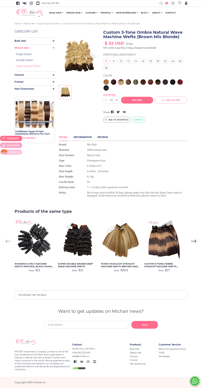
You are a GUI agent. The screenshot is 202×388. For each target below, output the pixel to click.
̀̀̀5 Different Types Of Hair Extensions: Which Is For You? (32, 132)
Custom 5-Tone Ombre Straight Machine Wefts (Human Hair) (160, 265)
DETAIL (63, 137)
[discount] (11, 152)
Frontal (106, 12)
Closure (90, 12)
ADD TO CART (173, 100)
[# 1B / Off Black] (106, 88)
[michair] (42, 342)
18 (150, 61)
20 (157, 61)
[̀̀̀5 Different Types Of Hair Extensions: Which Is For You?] (34, 113)
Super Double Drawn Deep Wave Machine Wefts (75, 265)
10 (121, 61)
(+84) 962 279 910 (50, 3)
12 (128, 61)
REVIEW (103, 137)
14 (136, 61)
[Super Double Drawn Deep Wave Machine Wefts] (78, 239)
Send (144, 325)
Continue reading (25, 138)
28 (106, 67)
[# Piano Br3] (128, 82)
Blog (144, 12)
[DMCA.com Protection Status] (78, 368)
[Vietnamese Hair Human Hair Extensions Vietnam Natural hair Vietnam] (31, 13)
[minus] (53, 41)
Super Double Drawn (49, 23)
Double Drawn (24, 60)
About (156, 12)
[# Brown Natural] (165, 82)
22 (165, 61)
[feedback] (11, 138)
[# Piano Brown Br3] (136, 82)
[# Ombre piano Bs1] (158, 82)
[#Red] (180, 82)
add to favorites (118, 120)
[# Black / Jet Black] (173, 82)
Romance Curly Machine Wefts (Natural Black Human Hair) (34, 265)
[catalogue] (11, 145)
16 (143, 61)
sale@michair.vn (80, 356)
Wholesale (164, 356)
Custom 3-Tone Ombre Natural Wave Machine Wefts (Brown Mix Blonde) (101, 23)
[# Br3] (106, 82)
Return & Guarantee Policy (172, 349)
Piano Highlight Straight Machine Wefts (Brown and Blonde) (119, 265)
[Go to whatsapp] (195, 381)
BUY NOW (137, 100)
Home (17, 23)
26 (180, 61)
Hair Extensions (126, 12)
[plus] (116, 100)
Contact (170, 12)
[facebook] (112, 112)
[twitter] (118, 112)
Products (135, 344)
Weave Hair (73, 12)
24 (172, 61)
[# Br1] (114, 82)
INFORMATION (83, 137)
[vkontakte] (124, 112)
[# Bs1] (143, 82)
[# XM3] (150, 82)
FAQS (162, 352)
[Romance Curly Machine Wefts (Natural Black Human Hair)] (35, 239)
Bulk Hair (55, 12)
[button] (193, 241)
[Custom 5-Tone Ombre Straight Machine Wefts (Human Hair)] (164, 239)
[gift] (166, 3)
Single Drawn (24, 54)
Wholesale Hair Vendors (32, 294)
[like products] (179, 3)
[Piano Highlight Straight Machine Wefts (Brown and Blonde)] (121, 239)
